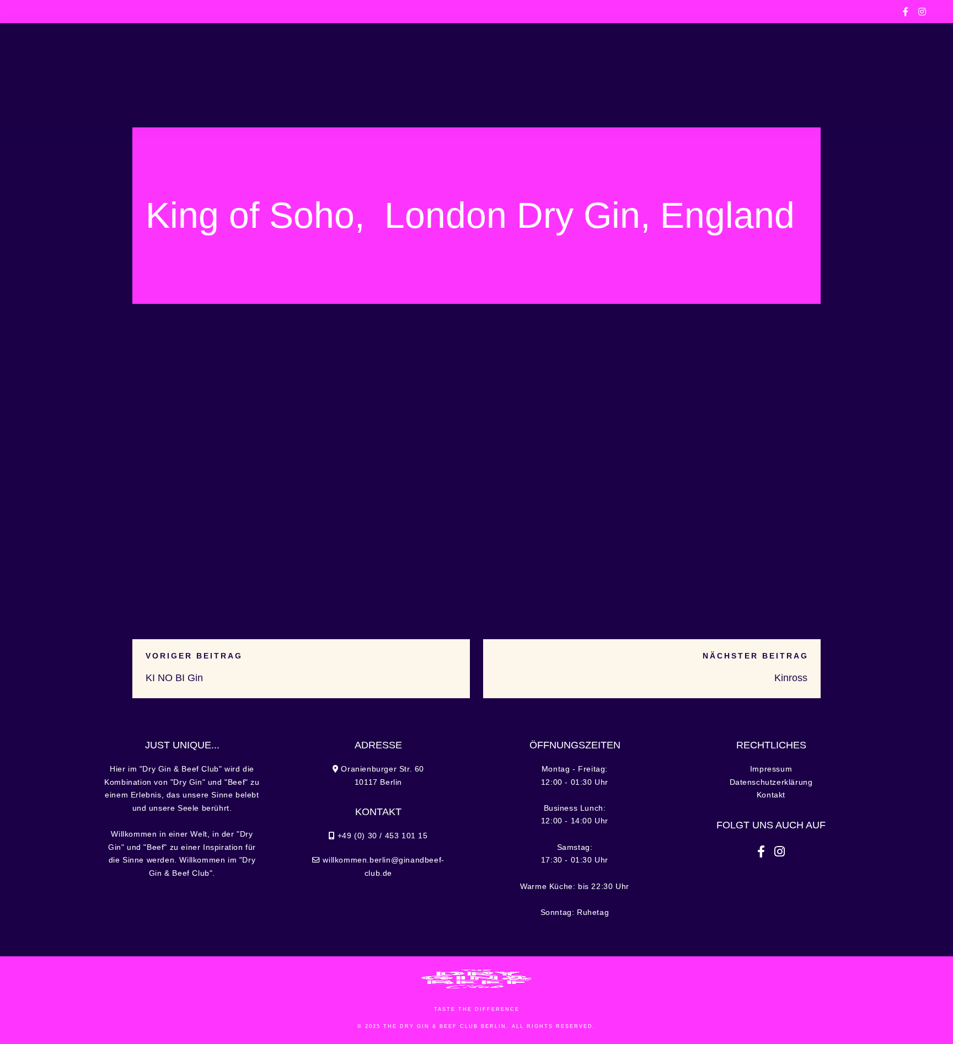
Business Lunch (246, 75)
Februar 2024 (687, 514)
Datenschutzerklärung (771, 782)
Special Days (336, 75)
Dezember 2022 (691, 555)
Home (108, 75)
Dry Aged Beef (682, 471)
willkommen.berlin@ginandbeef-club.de (694, 11)
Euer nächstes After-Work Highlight (721, 408)
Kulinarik (164, 75)
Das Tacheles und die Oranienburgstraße (696, 440)
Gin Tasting (554, 75)
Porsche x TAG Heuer (696, 358)
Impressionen (714, 75)
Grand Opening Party (695, 383)
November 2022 (692, 576)
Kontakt (771, 795)
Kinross (790, 677)
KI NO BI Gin (174, 677)
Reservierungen (817, 75)
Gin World (627, 75)
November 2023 (692, 534)
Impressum (771, 769)
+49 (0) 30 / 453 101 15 (212, 11)
